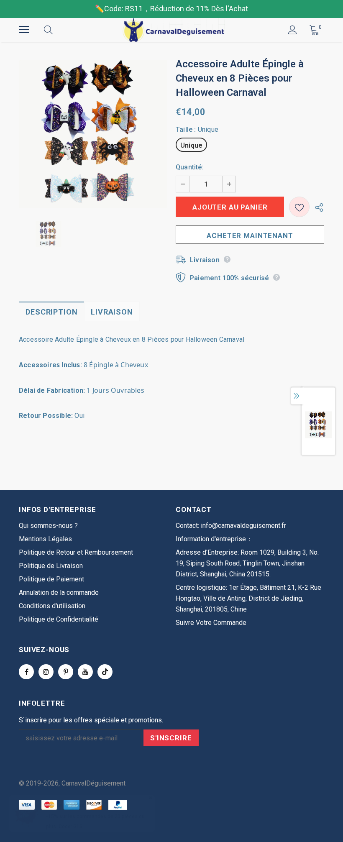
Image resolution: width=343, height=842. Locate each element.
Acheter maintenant (250, 235)
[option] (93, 134)
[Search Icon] (56, 29)
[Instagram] (46, 671)
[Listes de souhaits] (299, 207)
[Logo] (172, 30)
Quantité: (190, 167)
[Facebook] (26, 671)
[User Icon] (292, 30)
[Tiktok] (105, 671)
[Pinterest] (65, 671)
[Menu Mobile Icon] (24, 30)
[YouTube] (85, 671)
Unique (191, 145)
